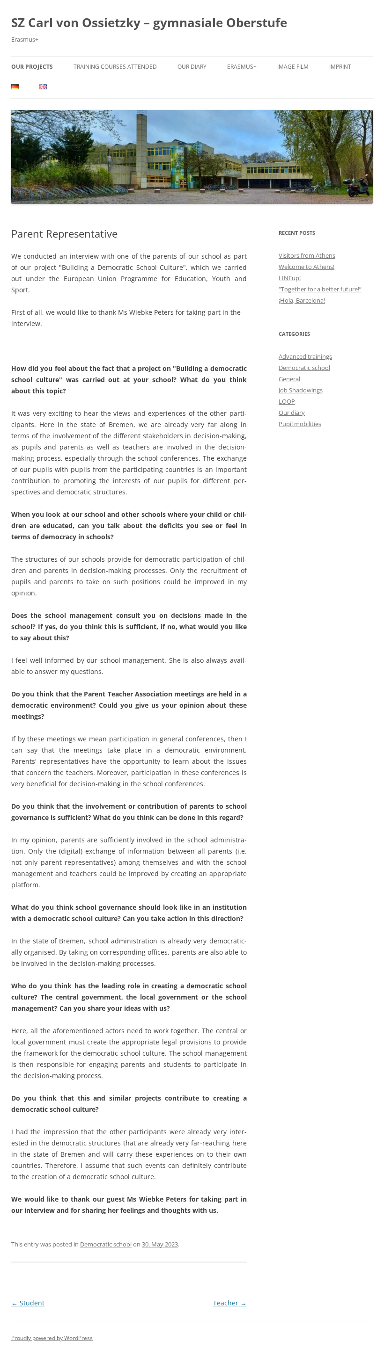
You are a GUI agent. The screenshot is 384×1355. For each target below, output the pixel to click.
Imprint (340, 67)
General (289, 379)
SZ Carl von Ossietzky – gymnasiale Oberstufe (149, 22)
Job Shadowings (301, 390)
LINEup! (290, 278)
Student (27, 1302)
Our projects (32, 67)
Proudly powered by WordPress (52, 1338)
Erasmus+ (242, 67)
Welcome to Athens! (306, 266)
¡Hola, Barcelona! (302, 300)
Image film (293, 67)
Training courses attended (115, 67)
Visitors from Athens (307, 255)
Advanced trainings (305, 356)
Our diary (192, 67)
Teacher (230, 1302)
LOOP (287, 401)
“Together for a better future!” (320, 289)
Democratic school (106, 1244)
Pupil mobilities (300, 424)
